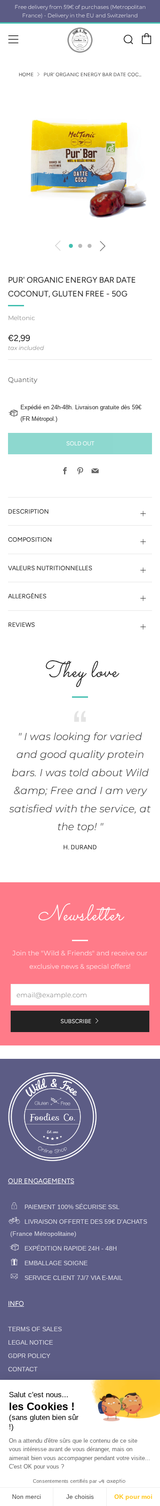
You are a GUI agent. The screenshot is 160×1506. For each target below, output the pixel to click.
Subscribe (76, 1021)
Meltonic (21, 318)
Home (26, 74)
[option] (80, 161)
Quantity (22, 379)
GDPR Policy (29, 1356)
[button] (71, 246)
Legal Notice (30, 1342)
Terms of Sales (35, 1329)
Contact (23, 1369)
